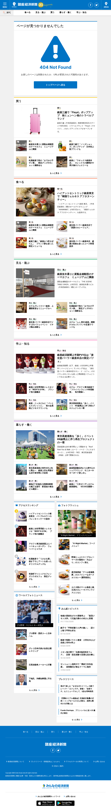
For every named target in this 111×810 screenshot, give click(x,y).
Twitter (96, 5)
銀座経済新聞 (24, 4)
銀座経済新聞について (16, 761)
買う (52, 12)
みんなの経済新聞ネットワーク (55, 786)
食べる (28, 12)
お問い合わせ (100, 761)
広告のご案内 (58, 766)
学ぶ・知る (81, 12)
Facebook (90, 5)
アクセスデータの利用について (77, 761)
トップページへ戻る (55, 84)
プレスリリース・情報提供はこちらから (45, 761)
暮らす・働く (65, 12)
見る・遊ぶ (40, 12)
